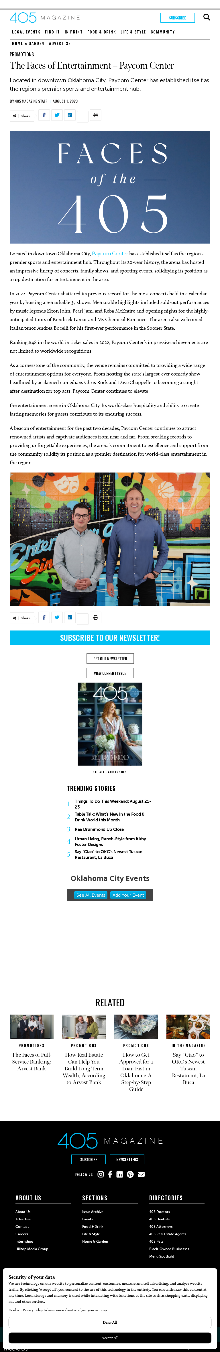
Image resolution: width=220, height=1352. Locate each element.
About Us (22, 1212)
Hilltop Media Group (31, 1249)
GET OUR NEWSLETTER (110, 658)
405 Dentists (159, 1219)
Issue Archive (92, 1212)
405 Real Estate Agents (167, 1234)
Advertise (59, 43)
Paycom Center (110, 253)
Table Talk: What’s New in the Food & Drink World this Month (110, 817)
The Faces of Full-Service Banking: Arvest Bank (32, 1061)
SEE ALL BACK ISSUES (110, 772)
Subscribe (177, 18)
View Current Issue (110, 673)
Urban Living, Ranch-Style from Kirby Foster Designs (110, 841)
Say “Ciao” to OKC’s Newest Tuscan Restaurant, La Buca (108, 854)
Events (87, 1219)
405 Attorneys (160, 1227)
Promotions (22, 54)
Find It (52, 32)
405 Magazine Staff (31, 101)
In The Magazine (188, 1045)
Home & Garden (28, 43)
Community (163, 32)
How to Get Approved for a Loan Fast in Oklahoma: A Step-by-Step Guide (136, 1072)
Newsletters (127, 1159)
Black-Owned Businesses (169, 1249)
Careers (21, 1234)
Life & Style (133, 32)
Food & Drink (101, 32)
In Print (74, 32)
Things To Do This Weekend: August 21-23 (113, 804)
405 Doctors (159, 1212)
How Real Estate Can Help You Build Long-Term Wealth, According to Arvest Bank (83, 1068)
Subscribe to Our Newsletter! (110, 637)
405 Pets (156, 1242)
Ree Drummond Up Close (99, 829)
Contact (22, 1227)
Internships (24, 1242)
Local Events (26, 32)
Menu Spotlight (161, 1256)
